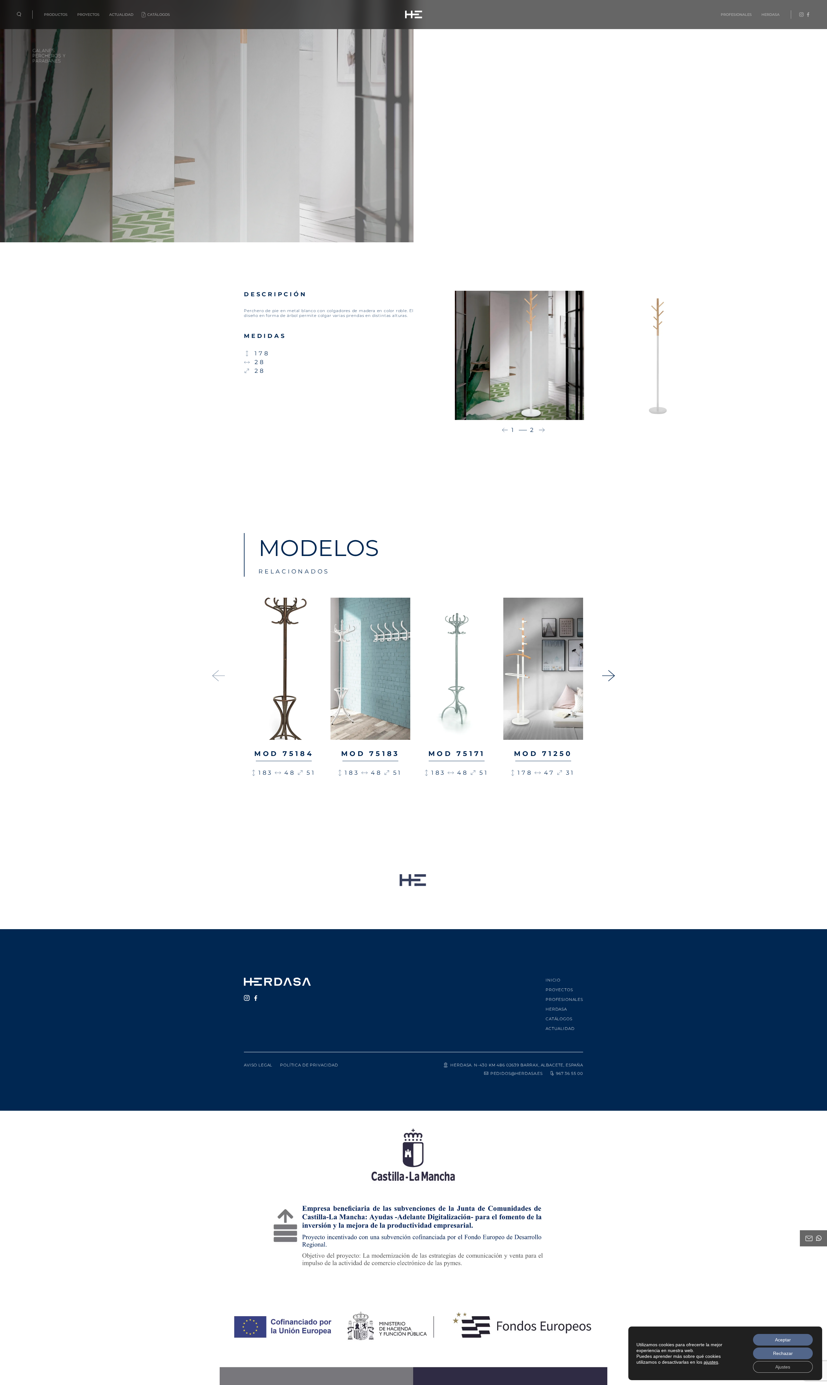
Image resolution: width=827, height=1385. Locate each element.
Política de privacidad (309, 1065)
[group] (284, 709)
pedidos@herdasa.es (516, 1073)
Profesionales (736, 14)
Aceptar (783, 1339)
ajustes (711, 1362)
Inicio (553, 980)
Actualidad (121, 14)
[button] (505, 430)
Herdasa (770, 14)
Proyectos (88, 14)
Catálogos (158, 14)
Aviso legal (258, 1065)
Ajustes (782, 1366)
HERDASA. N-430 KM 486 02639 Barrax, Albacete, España (516, 1065)
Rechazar (783, 1353)
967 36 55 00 (569, 1073)
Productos (56, 14)
